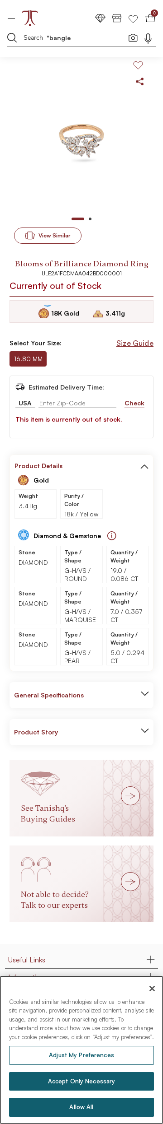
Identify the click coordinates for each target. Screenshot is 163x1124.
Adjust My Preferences (81, 1055)
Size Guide (134, 343)
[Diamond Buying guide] (111, 535)
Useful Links (26, 959)
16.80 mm (28, 358)
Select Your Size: (36, 343)
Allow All (81, 1106)
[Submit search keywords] (12, 37)
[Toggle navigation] (14, 18)
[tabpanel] (81, 139)
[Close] (152, 989)
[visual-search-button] (133, 37)
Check (134, 403)
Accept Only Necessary (81, 1081)
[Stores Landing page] (116, 17)
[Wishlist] (133, 17)
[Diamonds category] (100, 17)
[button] (144, 465)
